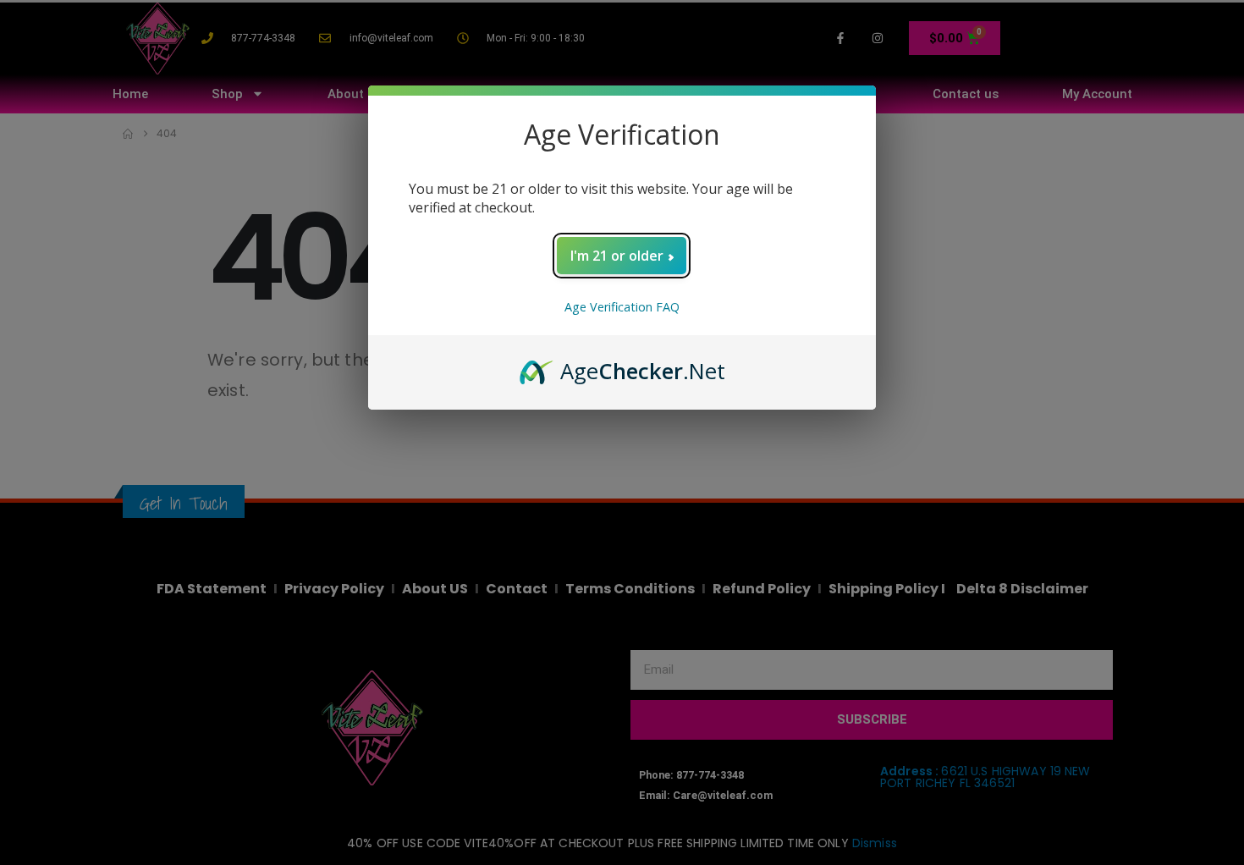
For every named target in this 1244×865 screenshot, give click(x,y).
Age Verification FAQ (622, 307)
